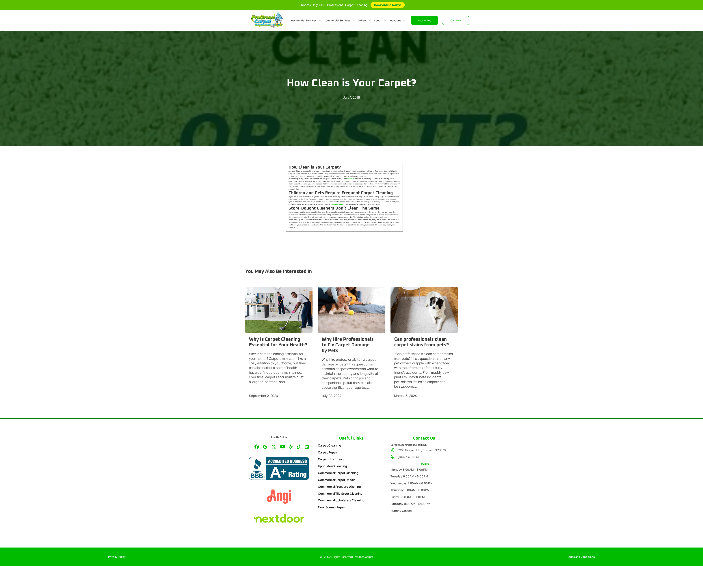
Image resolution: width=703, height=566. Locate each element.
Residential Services (304, 20)
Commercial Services (337, 20)
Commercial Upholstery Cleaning (341, 500)
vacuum (351, 179)
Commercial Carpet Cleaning (338, 473)
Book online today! (387, 5)
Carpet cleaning (338, 204)
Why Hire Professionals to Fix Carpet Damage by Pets (348, 345)
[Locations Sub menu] (404, 20)
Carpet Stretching (331, 459)
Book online (424, 20)
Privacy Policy (117, 556)
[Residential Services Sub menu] (319, 20)
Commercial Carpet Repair (336, 480)
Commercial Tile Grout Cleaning (340, 494)
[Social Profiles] (256, 447)
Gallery (362, 20)
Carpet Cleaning (329, 445)
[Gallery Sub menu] (369, 20)
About (378, 20)
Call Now (456, 20)
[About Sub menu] (384, 20)
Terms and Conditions (581, 556)
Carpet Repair (327, 452)
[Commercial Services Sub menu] (353, 20)
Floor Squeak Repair (331, 507)
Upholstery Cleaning (332, 466)
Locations (395, 20)
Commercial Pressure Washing (339, 487)
